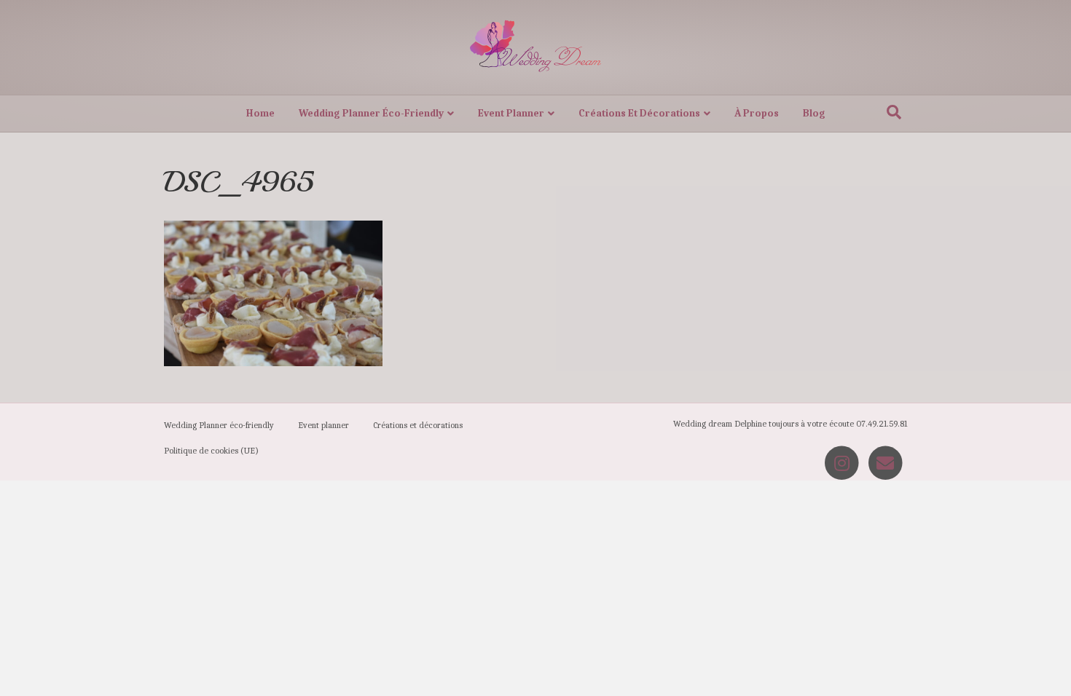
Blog (814, 113)
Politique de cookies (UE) (211, 451)
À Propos (756, 113)
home (260, 113)
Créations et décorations (639, 113)
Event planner (511, 113)
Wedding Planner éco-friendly (371, 113)
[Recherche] (894, 112)
